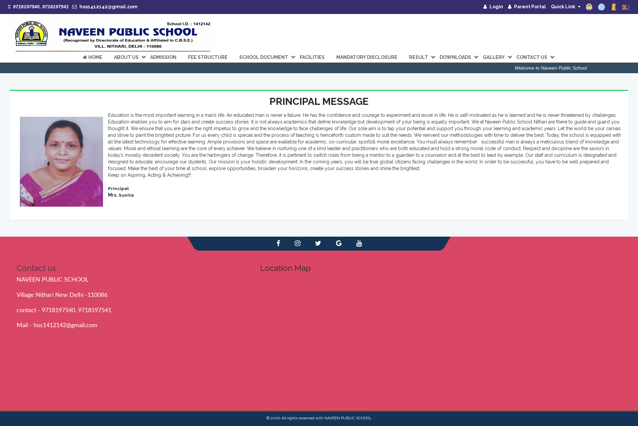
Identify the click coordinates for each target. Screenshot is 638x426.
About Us (126, 57)
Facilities (312, 57)
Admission (163, 57)
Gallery (494, 57)
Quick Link (563, 6)
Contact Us (531, 57)
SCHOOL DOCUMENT (263, 57)
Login (496, 6)
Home (95, 57)
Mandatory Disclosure (366, 57)
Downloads (455, 57)
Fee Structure (208, 57)
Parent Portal (530, 6)
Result (418, 57)
